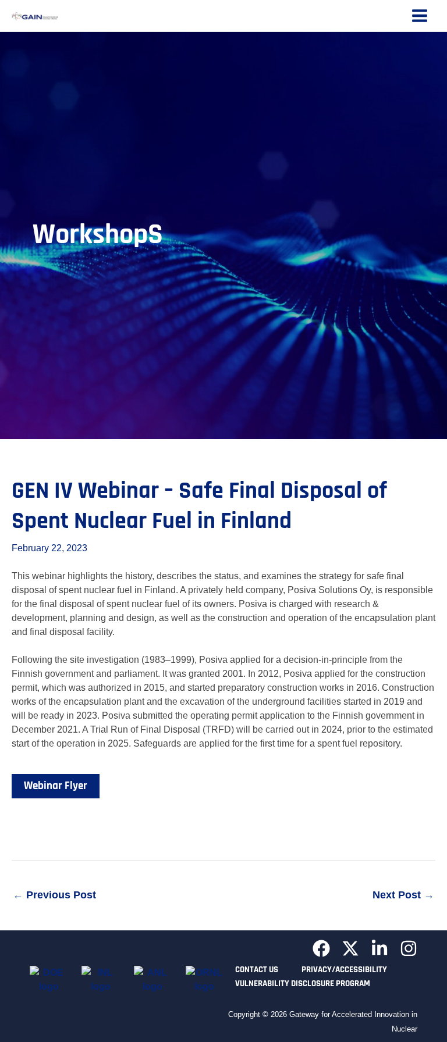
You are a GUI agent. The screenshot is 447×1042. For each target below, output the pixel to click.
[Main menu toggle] (419, 15)
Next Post (403, 895)
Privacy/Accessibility (344, 969)
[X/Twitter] (350, 948)
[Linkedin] (379, 948)
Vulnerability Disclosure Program (302, 983)
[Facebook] (321, 948)
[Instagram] (408, 948)
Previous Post (54, 895)
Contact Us (256, 969)
